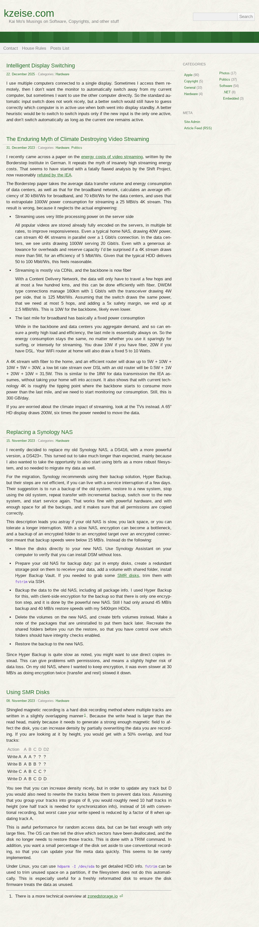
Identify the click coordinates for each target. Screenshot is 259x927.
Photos (224, 73)
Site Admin (192, 122)
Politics (76, 148)
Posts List (59, 48)
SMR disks (128, 575)
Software (225, 86)
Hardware (62, 74)
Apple (188, 75)
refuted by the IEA (54, 175)
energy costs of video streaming (112, 156)
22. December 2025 (20, 74)
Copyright (191, 81)
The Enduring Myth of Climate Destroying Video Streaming (77, 139)
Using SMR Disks (28, 692)
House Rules (34, 48)
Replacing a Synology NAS (39, 432)
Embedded (231, 98)
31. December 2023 (20, 148)
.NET (227, 92)
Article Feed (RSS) (198, 128)
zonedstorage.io (103, 896)
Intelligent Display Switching (40, 65)
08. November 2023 (20, 701)
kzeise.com (29, 13)
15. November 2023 (20, 441)
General (190, 87)
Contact (10, 48)
